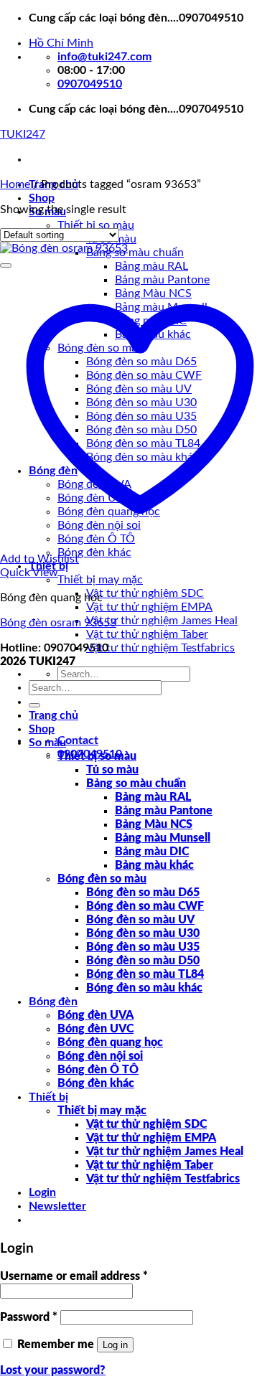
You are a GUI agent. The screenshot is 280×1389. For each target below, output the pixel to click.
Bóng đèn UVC (95, 1029)
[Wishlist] (5, 265)
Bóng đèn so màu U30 (143, 933)
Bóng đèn (53, 1001)
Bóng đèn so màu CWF (145, 906)
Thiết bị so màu (95, 225)
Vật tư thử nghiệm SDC (145, 593)
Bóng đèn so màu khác (144, 988)
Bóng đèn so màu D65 (143, 892)
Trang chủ (53, 715)
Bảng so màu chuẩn (135, 252)
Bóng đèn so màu (101, 879)
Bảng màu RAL (151, 266)
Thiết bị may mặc (100, 579)
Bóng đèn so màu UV (140, 920)
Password (28, 1317)
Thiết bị (48, 1097)
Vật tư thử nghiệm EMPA (149, 607)
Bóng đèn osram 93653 (58, 622)
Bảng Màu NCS (153, 824)
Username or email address (74, 1276)
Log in (115, 1344)
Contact (77, 740)
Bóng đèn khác (94, 552)
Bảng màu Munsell (162, 838)
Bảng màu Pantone (164, 810)
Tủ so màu (112, 770)
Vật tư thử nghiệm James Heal (162, 620)
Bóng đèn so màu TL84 (145, 974)
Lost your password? (53, 1370)
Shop (42, 198)
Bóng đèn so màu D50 (143, 960)
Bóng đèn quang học (110, 1042)
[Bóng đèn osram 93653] (64, 248)
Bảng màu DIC (152, 851)
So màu (47, 742)
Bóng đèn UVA (95, 1015)
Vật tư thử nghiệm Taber (147, 634)
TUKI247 (22, 134)
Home (15, 184)
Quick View (29, 572)
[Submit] (34, 705)
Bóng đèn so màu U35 (143, 947)
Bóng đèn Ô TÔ (98, 1069)
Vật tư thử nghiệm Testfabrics (160, 648)
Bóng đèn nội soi (100, 1056)
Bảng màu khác (154, 865)
